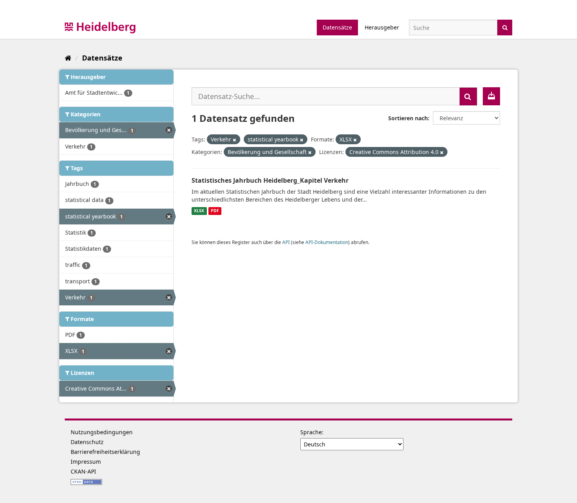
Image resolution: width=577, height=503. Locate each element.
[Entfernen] (234, 140)
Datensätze (337, 27)
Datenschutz (87, 442)
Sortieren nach (408, 118)
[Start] (68, 57)
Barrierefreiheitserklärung (105, 451)
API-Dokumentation (326, 242)
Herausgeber (382, 27)
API (286, 242)
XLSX (199, 211)
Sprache (311, 432)
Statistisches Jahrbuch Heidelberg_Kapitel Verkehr (270, 180)
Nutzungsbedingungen (102, 432)
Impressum (86, 461)
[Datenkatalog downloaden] (491, 96)
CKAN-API (83, 471)
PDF (215, 211)
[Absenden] (505, 27)
